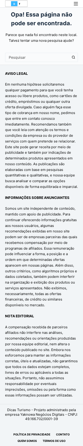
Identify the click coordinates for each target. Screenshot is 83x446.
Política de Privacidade (31, 434)
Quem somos (27, 441)
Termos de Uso (54, 441)
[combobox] (37, 57)
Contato (63, 434)
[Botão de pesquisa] (73, 57)
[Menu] (76, 4)
